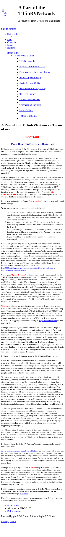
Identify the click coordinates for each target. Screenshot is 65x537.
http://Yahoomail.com (48, 320)
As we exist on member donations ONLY (18, 451)
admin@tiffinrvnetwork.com (41, 268)
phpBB (16, 516)
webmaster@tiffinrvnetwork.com (14, 270)
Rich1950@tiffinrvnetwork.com (14, 268)
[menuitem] (6, 15)
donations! (24, 494)
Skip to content (8, 29)
